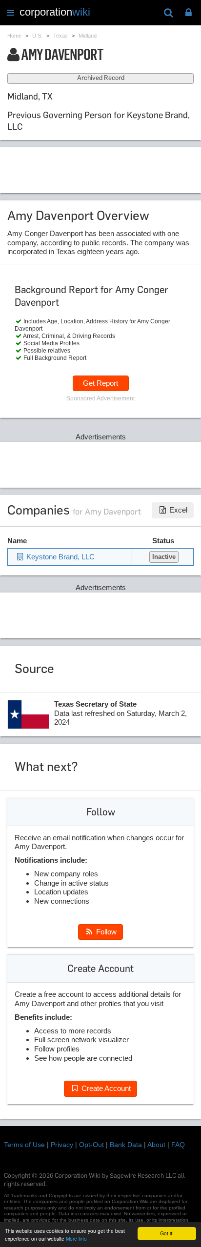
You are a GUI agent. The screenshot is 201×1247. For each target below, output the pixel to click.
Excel (177, 510)
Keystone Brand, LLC (59, 557)
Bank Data (126, 1144)
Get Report (100, 383)
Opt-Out (91, 1144)
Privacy (62, 1144)
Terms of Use (24, 1144)
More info (76, 1238)
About (156, 1144)
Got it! (167, 1233)
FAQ (178, 1144)
